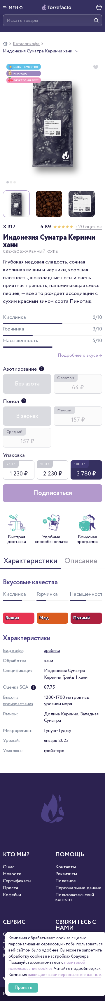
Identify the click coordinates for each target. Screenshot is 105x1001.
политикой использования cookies (46, 966)
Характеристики (30, 561)
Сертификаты (17, 881)
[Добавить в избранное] (95, 67)
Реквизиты (66, 874)
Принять (23, 987)
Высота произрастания (18, 701)
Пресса (10, 888)
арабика (52, 650)
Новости (12, 874)
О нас (9, 867)
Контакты (65, 867)
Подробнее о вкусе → (80, 355)
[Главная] (5, 44)
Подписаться (52, 493)
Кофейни (12, 895)
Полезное (65, 881)
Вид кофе (13, 650)
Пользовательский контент (74, 897)
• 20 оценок (89, 226)
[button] (13, 7)
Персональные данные (78, 888)
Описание (80, 561)
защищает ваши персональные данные (64, 975)
